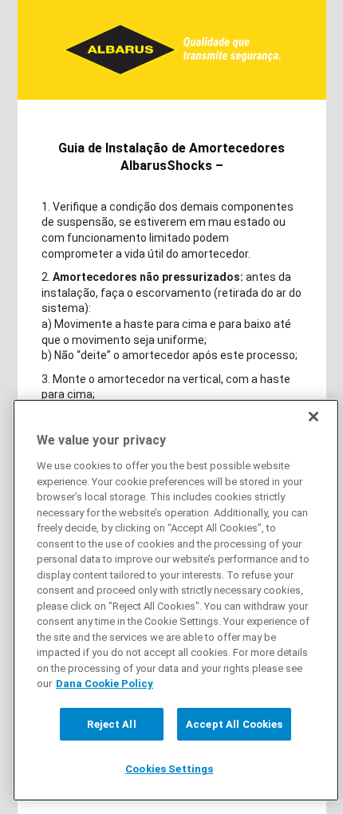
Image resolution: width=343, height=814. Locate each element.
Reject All (111, 724)
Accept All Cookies (234, 724)
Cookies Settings (169, 769)
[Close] (313, 416)
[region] (176, 600)
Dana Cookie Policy (104, 684)
